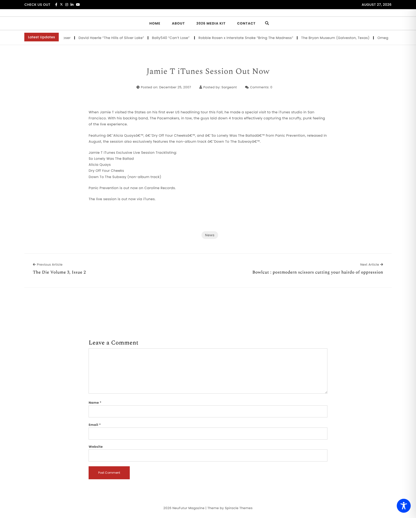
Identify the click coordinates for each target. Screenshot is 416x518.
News (209, 235)
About (178, 23)
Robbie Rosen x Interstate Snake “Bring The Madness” (240, 37)
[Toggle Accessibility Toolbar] (403, 505)
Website (96, 446)
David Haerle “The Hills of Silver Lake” (106, 37)
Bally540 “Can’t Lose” (165, 37)
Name (95, 402)
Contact (246, 23)
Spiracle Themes (239, 508)
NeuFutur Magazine (188, 508)
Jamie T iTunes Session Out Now (207, 71)
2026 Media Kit (211, 23)
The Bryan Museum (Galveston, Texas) (329, 37)
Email (95, 424)
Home (154, 23)
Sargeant (229, 87)
